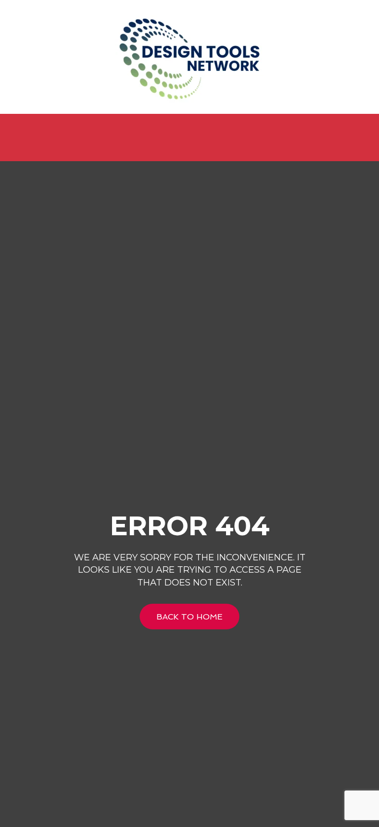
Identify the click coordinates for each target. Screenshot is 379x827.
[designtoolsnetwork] (189, 57)
